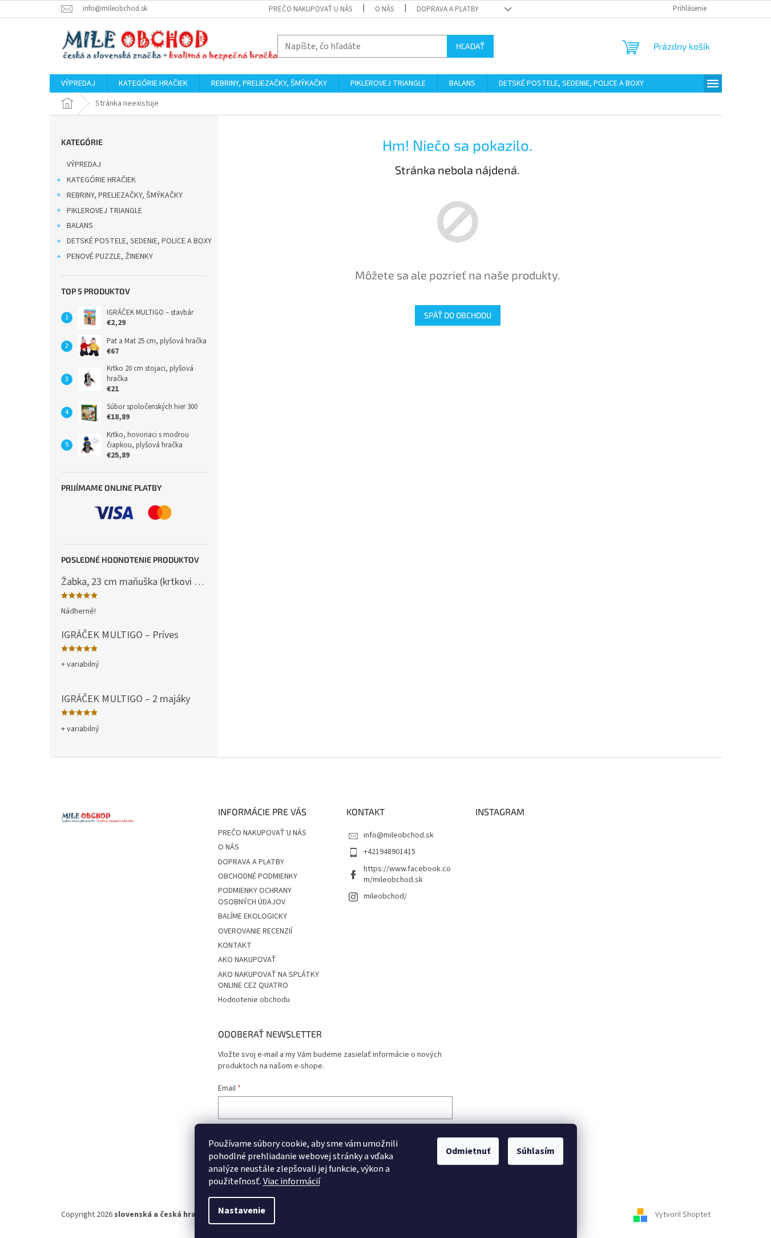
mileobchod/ (385, 896)
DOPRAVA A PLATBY (448, 9)
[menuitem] (78, 83)
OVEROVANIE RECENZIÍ (255, 931)
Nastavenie (241, 1210)
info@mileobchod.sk (399, 835)
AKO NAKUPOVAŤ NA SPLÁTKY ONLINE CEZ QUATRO (268, 980)
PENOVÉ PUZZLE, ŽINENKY (110, 256)
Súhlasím (535, 1151)
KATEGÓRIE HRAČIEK (101, 180)
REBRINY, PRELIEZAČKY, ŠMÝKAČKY (125, 195)
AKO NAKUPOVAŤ (247, 959)
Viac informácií (291, 1181)
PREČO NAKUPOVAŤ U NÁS (310, 9)
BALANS (80, 225)
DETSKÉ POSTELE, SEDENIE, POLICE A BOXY (139, 241)
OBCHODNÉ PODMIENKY (257, 876)
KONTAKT (235, 945)
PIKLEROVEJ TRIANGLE (104, 211)
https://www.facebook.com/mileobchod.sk (407, 874)
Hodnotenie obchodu (254, 999)
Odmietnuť (468, 1151)
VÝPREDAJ (84, 164)
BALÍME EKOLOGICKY (252, 916)
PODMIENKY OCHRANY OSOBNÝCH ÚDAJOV (255, 896)
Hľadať (470, 46)
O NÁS (384, 9)
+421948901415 (389, 852)
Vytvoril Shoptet (683, 1214)
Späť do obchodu (457, 315)
